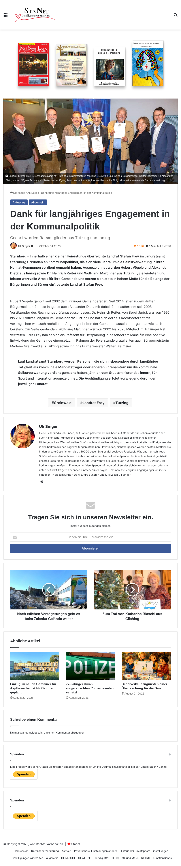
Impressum (21, 851)
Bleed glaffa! (101, 858)
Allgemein (38, 202)
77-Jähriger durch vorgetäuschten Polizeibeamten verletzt (90, 688)
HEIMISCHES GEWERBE (76, 858)
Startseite (19, 192)
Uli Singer (48, 426)
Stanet (75, 844)
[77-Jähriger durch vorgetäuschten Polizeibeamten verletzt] (90, 666)
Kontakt (66, 851)
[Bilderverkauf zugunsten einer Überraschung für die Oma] (146, 666)
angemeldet (29, 732)
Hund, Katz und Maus (125, 858)
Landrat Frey (93, 402)
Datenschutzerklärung (45, 851)
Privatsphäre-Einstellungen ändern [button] (95, 851)
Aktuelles (33, 192)
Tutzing (121, 402)
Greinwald (63, 402)
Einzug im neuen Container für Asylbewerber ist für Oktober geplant (33, 688)
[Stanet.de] (35, 14)
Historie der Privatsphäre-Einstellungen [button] (144, 851)
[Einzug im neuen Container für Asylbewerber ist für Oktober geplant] (34, 666)
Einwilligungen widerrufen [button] (27, 858)
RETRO (145, 858)
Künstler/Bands (162, 858)
